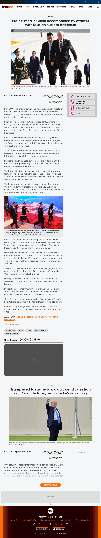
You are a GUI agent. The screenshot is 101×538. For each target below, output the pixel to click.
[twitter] (48, 96)
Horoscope (61, 7)
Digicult (72, 7)
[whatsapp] (55, 96)
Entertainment (38, 7)
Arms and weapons (12, 333)
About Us (14, 520)
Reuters (15, 324)
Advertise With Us (29, 520)
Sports (81, 7)
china (29, 330)
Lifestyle (50, 7)
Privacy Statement (48, 520)
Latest (19, 7)
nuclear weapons (40, 330)
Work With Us (66, 520)
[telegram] (51, 96)
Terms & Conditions (83, 520)
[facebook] (45, 96)
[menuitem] (19, 7)
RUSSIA (21, 330)
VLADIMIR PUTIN (10, 330)
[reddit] (58, 96)
